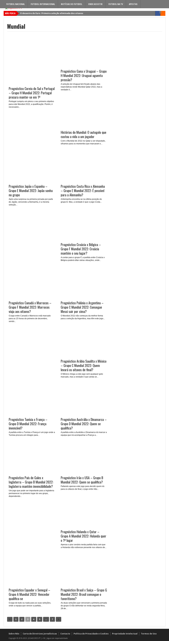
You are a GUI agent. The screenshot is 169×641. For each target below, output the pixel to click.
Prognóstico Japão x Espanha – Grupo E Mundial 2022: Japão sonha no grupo (31, 190)
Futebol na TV (115, 4)
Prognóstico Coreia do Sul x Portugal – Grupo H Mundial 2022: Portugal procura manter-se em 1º (32, 93)
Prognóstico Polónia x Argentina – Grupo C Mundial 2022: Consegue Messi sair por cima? (82, 307)
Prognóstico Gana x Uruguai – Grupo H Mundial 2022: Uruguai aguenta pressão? (84, 75)
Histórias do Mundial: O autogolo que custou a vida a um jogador (83, 134)
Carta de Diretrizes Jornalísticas (40, 633)
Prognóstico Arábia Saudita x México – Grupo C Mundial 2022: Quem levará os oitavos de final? (83, 365)
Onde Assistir (95, 4)
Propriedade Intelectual (124, 633)
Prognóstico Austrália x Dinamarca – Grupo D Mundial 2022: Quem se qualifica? (84, 423)
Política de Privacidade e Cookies (91, 633)
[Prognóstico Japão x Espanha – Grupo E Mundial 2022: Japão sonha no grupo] (32, 180)
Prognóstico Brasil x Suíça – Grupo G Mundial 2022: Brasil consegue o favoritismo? (84, 594)
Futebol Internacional (43, 4)
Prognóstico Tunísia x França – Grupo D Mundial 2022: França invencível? (28, 423)
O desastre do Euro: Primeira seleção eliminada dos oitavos (51, 13)
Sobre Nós (14, 633)
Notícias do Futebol (71, 4)
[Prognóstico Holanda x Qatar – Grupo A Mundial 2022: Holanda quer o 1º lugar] (84, 526)
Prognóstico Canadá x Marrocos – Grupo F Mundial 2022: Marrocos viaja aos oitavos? (30, 307)
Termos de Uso (149, 633)
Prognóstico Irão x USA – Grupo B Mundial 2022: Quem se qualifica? (82, 479)
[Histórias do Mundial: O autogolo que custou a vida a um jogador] (84, 126)
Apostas (133, 4)
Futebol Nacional (15, 4)
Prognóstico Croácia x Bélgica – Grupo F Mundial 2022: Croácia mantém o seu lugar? (81, 249)
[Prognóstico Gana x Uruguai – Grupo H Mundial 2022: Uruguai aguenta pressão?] (84, 65)
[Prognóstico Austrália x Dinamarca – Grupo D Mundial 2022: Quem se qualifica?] (84, 413)
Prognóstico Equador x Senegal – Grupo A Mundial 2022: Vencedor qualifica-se (29, 594)
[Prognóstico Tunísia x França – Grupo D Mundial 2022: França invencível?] (32, 413)
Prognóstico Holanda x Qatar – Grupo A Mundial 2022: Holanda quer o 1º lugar (83, 536)
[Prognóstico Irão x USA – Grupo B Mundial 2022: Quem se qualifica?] (84, 472)
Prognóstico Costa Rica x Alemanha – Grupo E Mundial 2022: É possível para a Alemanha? (83, 190)
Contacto (65, 633)
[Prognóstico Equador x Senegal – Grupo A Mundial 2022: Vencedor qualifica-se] (32, 584)
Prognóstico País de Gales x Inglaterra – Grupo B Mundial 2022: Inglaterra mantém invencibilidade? (31, 482)
